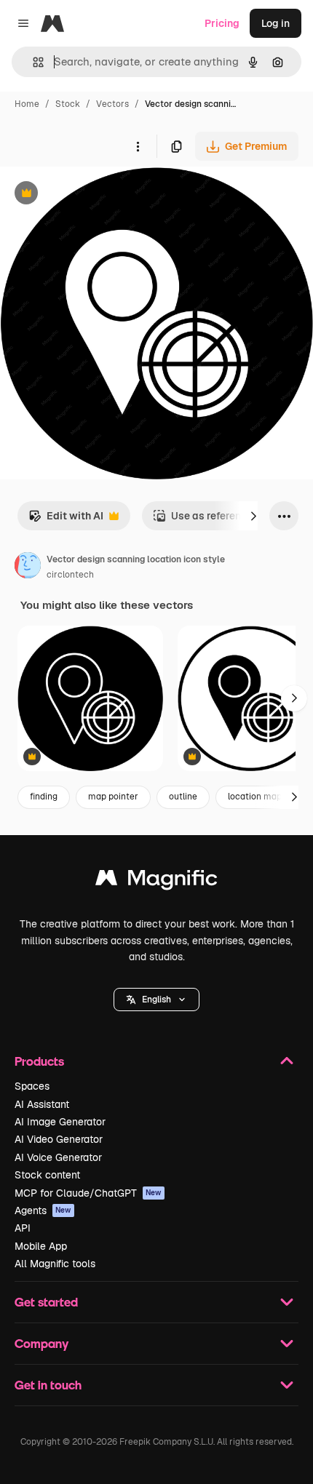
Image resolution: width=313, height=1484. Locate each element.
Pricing (222, 23)
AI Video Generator (59, 1139)
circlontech (70, 575)
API (23, 1227)
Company (41, 1343)
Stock (67, 104)
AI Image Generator (60, 1121)
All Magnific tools (55, 1263)
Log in (275, 23)
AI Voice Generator (58, 1157)
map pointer (113, 796)
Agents (43, 1210)
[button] (156, 999)
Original (93, 195)
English (156, 999)
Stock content (47, 1174)
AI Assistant (42, 1104)
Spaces (32, 1086)
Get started (46, 1301)
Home (27, 104)
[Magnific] (156, 881)
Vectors (112, 104)
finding (44, 796)
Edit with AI (65, 519)
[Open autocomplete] (32, 62)
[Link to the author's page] (28, 567)
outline (183, 796)
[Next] (253, 515)
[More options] (137, 146)
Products (39, 1061)
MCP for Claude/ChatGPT (88, 1193)
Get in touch (48, 1384)
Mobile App (41, 1246)
